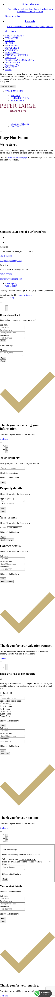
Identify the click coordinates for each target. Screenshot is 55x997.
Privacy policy (11, 283)
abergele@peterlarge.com (10, 260)
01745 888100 (6, 274)
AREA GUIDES (12, 62)
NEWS (8, 69)
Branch (3, 527)
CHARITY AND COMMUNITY (19, 60)
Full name (4, 325)
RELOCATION (12, 53)
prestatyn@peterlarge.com (11, 279)
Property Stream (25, 295)
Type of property (7, 498)
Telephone (4, 335)
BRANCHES (11, 67)
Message (3, 350)
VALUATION (11, 38)
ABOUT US (10, 57)
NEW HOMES (11, 45)
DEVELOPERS (12, 48)
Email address (6, 330)
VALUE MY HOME (14, 91)
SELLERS (10, 40)
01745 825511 (6, 256)
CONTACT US (12, 65)
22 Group (10, 297)
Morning (7, 703)
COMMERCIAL (12, 50)
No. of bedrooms (7, 503)
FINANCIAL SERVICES (16, 55)
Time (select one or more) (10, 701)
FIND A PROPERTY (14, 36)
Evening (6, 709)
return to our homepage (17, 157)
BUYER (9, 43)
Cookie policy (11, 286)
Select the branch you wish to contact (18, 862)
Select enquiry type (10, 859)
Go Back (4, 439)
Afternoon (7, 706)
